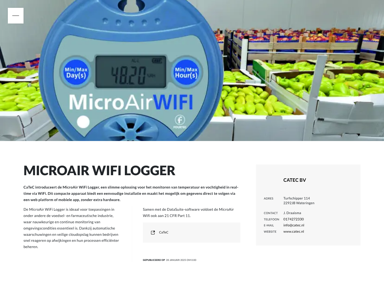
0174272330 (293, 219)
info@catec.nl (293, 225)
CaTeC (163, 232)
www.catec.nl (293, 231)
